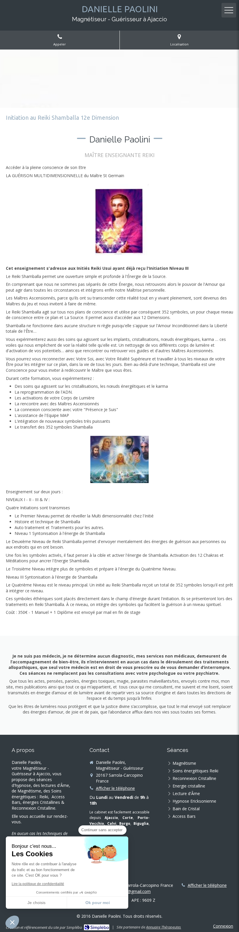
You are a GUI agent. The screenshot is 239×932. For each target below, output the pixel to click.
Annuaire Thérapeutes (163, 927)
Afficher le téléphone (115, 788)
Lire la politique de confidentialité (38, 884)
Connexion (223, 926)
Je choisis (36, 902)
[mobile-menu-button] (229, 10)
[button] (12, 922)
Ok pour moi (97, 902)
